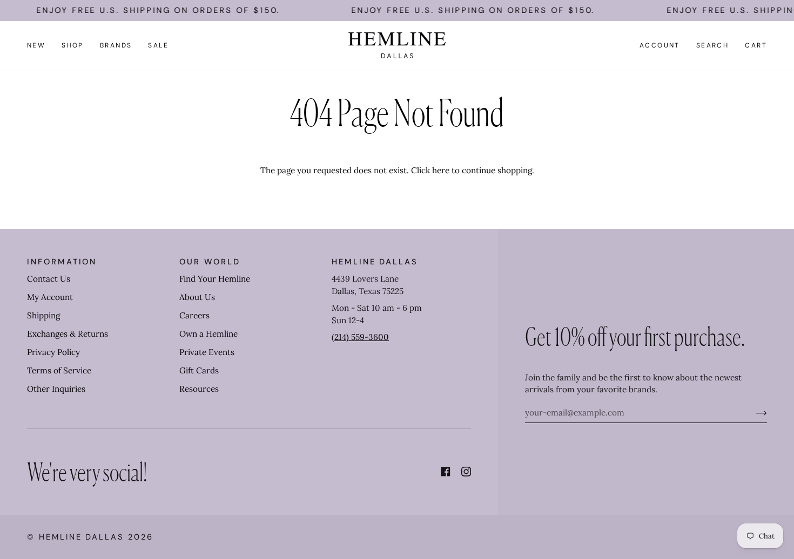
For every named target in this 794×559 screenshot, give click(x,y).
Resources (199, 389)
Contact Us (48, 279)
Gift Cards (199, 370)
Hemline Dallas (81, 536)
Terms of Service (59, 370)
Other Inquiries (56, 389)
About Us (197, 297)
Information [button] (62, 261)
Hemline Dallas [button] (375, 261)
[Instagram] (466, 471)
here (440, 170)
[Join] (752, 412)
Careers (194, 315)
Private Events (206, 352)
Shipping (43, 315)
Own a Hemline (208, 334)
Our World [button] (209, 261)
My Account (50, 297)
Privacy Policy (53, 352)
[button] (72, 45)
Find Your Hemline (214, 279)
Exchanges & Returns (67, 334)
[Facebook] (445, 471)
